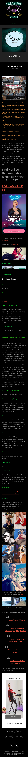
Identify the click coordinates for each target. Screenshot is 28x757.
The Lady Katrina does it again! (17, 651)
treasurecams (14, 751)
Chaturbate (5, 240)
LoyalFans (15, 244)
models (19, 731)
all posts (11, 731)
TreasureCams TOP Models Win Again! (16, 640)
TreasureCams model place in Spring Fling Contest (15, 629)
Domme (10, 736)
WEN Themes (18, 754)
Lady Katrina (19, 736)
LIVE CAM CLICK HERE (12, 188)
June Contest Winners (17, 620)
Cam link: (4, 301)
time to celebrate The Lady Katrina (17, 661)
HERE (22, 594)
